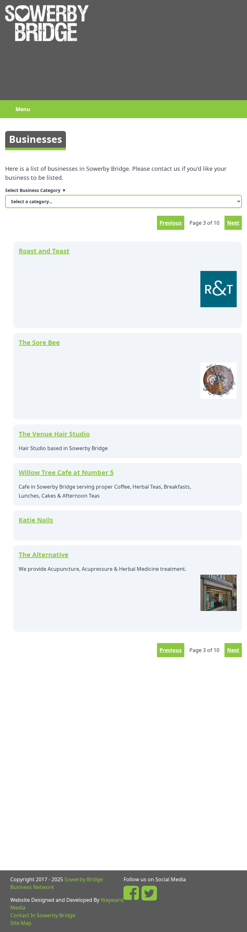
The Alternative (44, 554)
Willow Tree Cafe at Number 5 (66, 472)
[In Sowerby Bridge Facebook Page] (131, 893)
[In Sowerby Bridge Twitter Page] (149, 893)
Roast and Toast (44, 251)
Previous (171, 222)
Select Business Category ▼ (35, 190)
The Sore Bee (39, 342)
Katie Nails (36, 520)
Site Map (21, 923)
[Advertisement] (168, 50)
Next (233, 222)
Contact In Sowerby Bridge (42, 915)
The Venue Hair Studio (54, 434)
